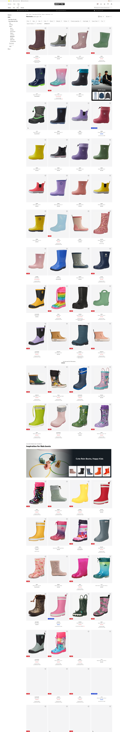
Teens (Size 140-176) (36, 14)
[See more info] (37, 62)
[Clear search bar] (111, 7)
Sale (34, 21)
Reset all (48, 23)
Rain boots (48, 14)
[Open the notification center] (104, 4)
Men (14, 4)
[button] (101, 17)
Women (9, 4)
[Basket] (111, 4)
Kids (18, 4)
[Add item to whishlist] (45, 28)
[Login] (101, 4)
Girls (30, 14)
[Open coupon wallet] (97, 4)
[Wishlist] (108, 4)
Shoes (43, 14)
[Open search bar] (94, 7)
